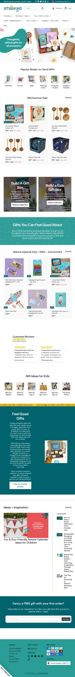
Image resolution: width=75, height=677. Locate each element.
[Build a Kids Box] (54, 194)
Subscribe (66, 619)
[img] (38, 339)
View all (68, 98)
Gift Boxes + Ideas (22, 16)
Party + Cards (31, 21)
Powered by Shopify (42, 673)
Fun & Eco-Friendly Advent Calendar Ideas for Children (26, 541)
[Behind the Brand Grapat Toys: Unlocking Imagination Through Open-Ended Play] (60, 555)
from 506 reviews (19, 341)
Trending (7, 16)
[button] (6, 670)
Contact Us (13, 654)
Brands (65, 21)
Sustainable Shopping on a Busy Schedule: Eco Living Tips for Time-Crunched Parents (69, 542)
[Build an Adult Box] (20, 194)
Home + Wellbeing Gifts (12, 21)
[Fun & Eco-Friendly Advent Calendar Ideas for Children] (26, 525)
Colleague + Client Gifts (50, 21)
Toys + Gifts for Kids (41, 16)
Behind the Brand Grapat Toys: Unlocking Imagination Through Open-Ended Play (69, 562)
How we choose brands (20, 485)
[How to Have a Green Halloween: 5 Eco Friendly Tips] (60, 518)
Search (11, 656)
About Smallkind (15, 649)
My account (13, 661)
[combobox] (35, 8)
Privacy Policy (14, 659)
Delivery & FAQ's (15, 651)
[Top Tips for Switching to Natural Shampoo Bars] (60, 576)
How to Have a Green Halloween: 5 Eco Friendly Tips (68, 523)
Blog (5, 25)
